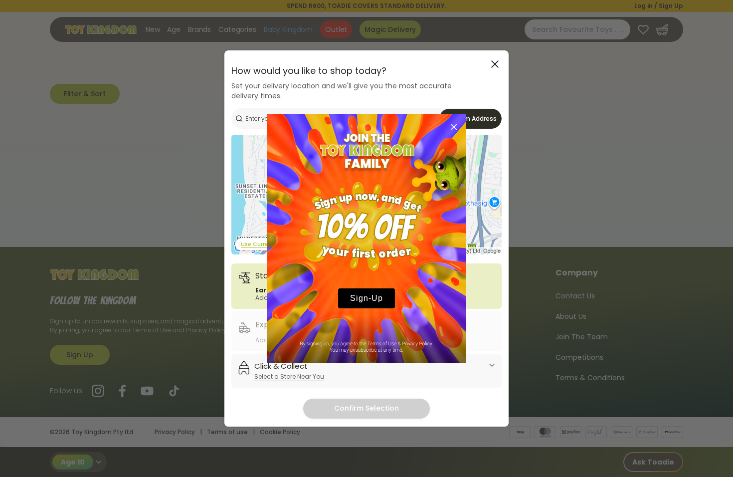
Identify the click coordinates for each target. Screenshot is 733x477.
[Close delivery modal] (495, 64)
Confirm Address (471, 118)
